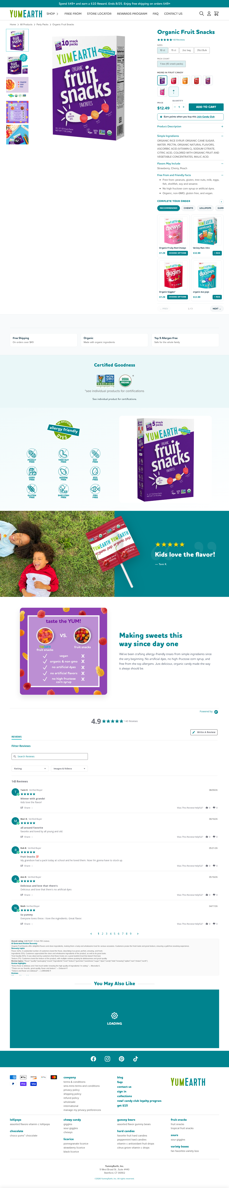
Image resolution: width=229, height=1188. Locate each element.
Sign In (121, 1091)
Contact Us (173, 14)
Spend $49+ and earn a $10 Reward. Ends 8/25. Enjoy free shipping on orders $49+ (114, 4)
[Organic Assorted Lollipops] (196, 80)
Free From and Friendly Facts (174, 175)
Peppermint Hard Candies (131, 1139)
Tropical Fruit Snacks (182, 1128)
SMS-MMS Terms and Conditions (82, 1086)
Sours (174, 1135)
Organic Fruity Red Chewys (172, 248)
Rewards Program (132, 14)
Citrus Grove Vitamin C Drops (133, 1148)
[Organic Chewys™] (185, 80)
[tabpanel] (114, 861)
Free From (73, 14)
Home (13, 24)
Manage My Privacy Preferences (82, 1110)
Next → (217, 308)
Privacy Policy (72, 1090)
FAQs (120, 1082)
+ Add (217, 253)
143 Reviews (178, 39)
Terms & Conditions (74, 1082)
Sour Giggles (71, 1128)
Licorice (69, 1139)
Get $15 (122, 1106)
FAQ (156, 14)
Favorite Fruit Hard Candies (132, 1135)
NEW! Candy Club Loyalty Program (139, 1101)
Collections (124, 1096)
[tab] (17, 737)
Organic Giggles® (167, 292)
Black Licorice (71, 1152)
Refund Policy (71, 1098)
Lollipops (15, 1120)
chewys (68, 1132)
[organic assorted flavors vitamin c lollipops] (208, 80)
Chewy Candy (72, 1120)
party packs (42, 24)
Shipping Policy (72, 1094)
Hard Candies (126, 1131)
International (71, 1106)
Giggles (68, 1124)
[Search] (201, 14)
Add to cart (206, 107)
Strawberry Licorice (74, 1148)
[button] (17, 40)
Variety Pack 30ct (201, 248)
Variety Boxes (180, 1146)
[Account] (209, 14)
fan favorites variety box (185, 1151)
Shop (51, 14)
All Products (26, 24)
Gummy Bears (126, 1120)
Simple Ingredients (168, 136)
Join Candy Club (206, 116)
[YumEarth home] (195, 1082)
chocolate (16, 1131)
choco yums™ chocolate (23, 1135)
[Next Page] (137, 933)
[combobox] (30, 769)
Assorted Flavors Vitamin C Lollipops (30, 1124)
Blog (120, 1077)
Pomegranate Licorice (76, 1143)
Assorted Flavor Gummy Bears (134, 1124)
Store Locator (99, 14)
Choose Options (177, 253)
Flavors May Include (168, 163)
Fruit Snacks (179, 1120)
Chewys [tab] (188, 208)
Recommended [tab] (168, 208)
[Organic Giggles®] (174, 80)
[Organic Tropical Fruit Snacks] (162, 92)
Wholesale (69, 1102)
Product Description (169, 126)
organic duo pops (201, 292)
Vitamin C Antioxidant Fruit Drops (135, 1143)
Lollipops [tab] (205, 208)
